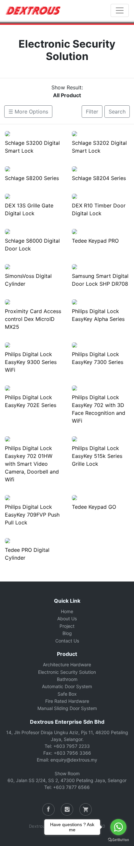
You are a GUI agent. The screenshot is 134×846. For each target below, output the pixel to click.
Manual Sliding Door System (67, 708)
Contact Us (67, 640)
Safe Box (67, 694)
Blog (67, 633)
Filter (92, 111)
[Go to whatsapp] (118, 827)
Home (67, 611)
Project (67, 626)
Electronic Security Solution (67, 672)
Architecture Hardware (67, 664)
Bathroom (67, 679)
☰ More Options (28, 111)
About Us (67, 618)
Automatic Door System (67, 686)
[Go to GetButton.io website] (118, 839)
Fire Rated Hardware (67, 701)
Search (117, 111)
